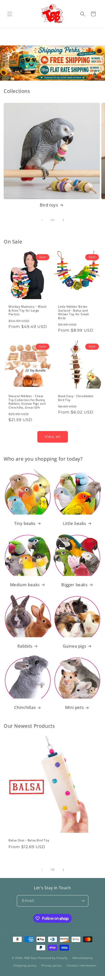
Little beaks (74, 523)
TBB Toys (30, 958)
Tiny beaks (25, 523)
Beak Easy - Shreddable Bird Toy (75, 398)
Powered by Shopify (53, 958)
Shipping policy (25, 965)
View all (53, 436)
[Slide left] (41, 220)
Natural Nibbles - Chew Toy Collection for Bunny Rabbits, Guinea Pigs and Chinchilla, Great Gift (27, 402)
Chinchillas (25, 707)
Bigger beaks (74, 584)
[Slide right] (63, 220)
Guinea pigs (74, 646)
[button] (9, 14)
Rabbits (24, 646)
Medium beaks (25, 584)
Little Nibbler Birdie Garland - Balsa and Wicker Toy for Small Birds (73, 312)
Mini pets (74, 707)
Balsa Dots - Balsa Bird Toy (29, 840)
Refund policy (83, 958)
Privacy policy (51, 965)
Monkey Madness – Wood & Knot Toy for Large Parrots (27, 310)
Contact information (81, 965)
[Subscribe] (82, 901)
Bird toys (49, 205)
